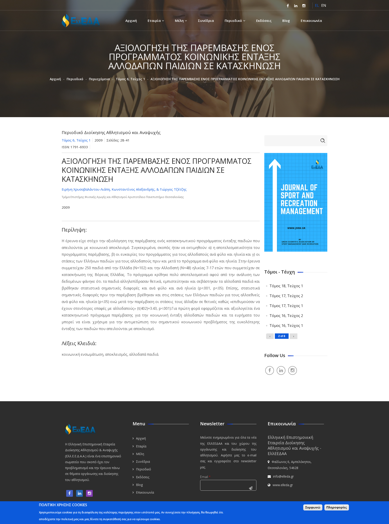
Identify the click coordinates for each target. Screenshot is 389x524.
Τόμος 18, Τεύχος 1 (286, 285)
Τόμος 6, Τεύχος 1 (130, 79)
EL (317, 5)
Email (205, 477)
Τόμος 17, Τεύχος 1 (286, 305)
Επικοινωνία (311, 20)
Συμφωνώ (312, 507)
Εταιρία (154, 20)
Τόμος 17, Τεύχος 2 (286, 295)
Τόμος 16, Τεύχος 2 (286, 315)
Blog (286, 20)
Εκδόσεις (263, 20)
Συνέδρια (206, 20)
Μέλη (179, 20)
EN (323, 5)
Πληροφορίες (336, 507)
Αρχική (131, 20)
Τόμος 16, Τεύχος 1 (286, 325)
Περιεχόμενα (99, 79)
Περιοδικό (233, 20)
